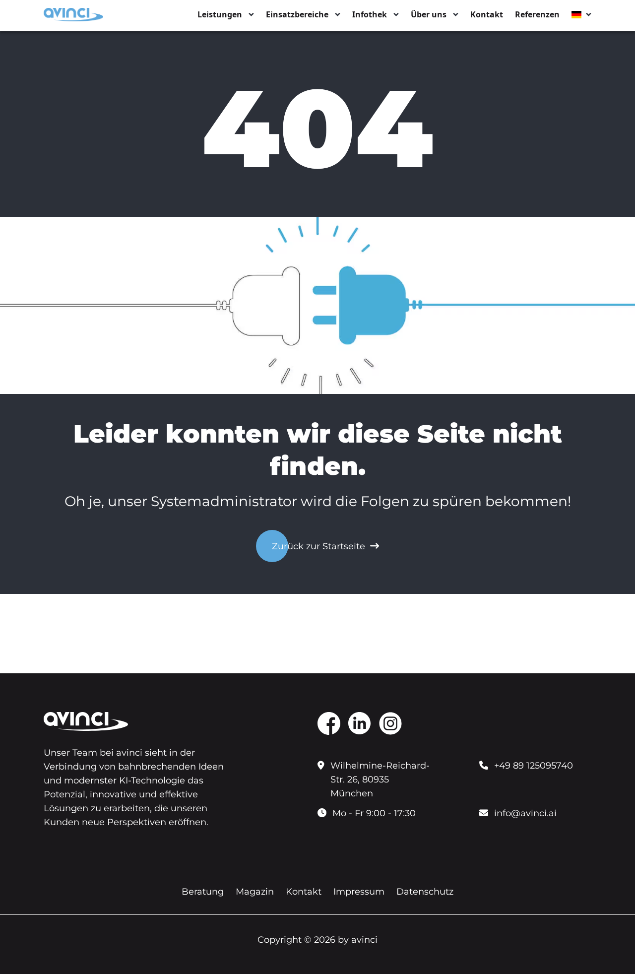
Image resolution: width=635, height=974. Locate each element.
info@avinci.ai (525, 813)
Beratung (203, 891)
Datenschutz (424, 891)
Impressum (358, 891)
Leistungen (219, 14)
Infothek (369, 14)
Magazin (255, 891)
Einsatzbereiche (297, 14)
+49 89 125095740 (533, 765)
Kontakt (486, 14)
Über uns (428, 14)
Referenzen (537, 14)
